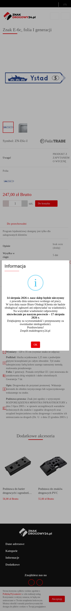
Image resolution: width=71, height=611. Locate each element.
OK (35, 344)
